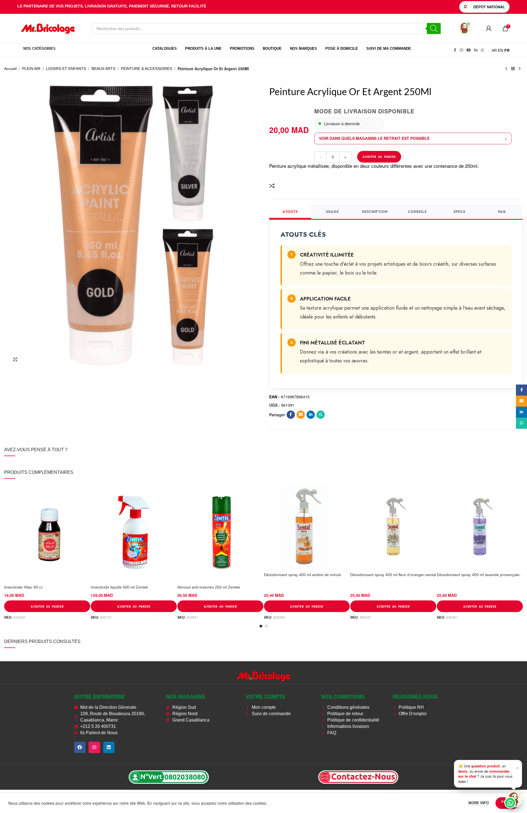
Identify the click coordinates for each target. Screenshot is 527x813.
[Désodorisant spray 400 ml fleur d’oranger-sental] (393, 527)
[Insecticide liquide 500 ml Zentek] (134, 533)
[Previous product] (506, 69)
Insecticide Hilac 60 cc (23, 587)
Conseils (417, 211)
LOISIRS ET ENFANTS (66, 68)
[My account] (488, 28)
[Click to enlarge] (15, 359)
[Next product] (519, 69)
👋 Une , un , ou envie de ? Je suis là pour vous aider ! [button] (488, 773)
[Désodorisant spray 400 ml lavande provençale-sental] (480, 527)
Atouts (290, 211)
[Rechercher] (434, 28)
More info (479, 803)
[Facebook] (80, 747)
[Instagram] (94, 747)
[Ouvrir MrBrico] (464, 28)
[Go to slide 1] (260, 626)
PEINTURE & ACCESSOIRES (146, 68)
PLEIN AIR (31, 68)
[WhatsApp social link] (482, 50)
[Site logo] (48, 28)
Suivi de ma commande (388, 48)
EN (500, 50)
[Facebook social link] (454, 50)
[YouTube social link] (469, 50)
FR (507, 50)
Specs (459, 211)
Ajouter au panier (379, 156)
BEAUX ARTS (103, 68)
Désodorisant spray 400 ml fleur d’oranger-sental (393, 575)
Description (375, 211)
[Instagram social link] (461, 50)
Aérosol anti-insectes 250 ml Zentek (208, 587)
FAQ (502, 211)
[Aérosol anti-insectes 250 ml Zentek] (220, 533)
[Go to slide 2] (266, 626)
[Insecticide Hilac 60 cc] (47, 533)
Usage (332, 211)
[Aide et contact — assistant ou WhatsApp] (513, 799)
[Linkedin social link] (476, 50)
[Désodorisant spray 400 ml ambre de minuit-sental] (307, 527)
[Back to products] (513, 69)
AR (494, 50)
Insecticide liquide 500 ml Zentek (119, 587)
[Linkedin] (109, 747)
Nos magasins (185, 696)
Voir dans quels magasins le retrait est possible (374, 138)
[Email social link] (301, 415)
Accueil (10, 68)
